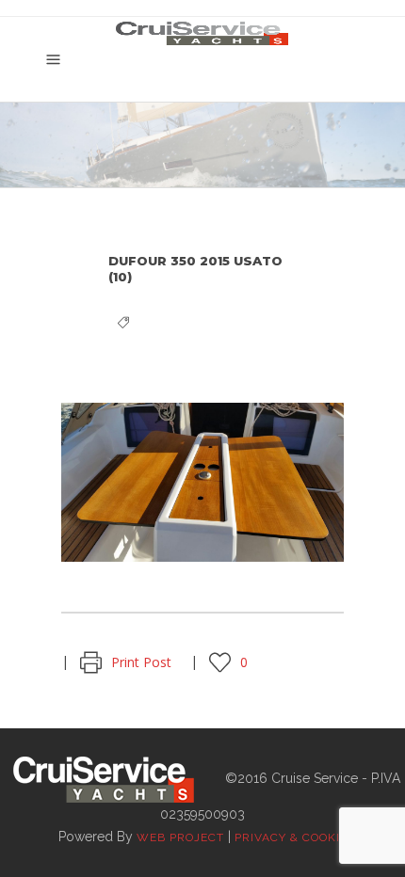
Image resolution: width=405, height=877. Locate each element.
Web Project (180, 837)
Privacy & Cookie (291, 837)
